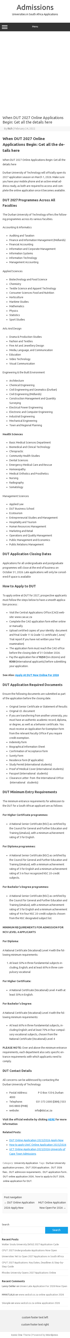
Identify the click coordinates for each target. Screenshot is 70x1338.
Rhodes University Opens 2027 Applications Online (29, 1272)
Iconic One (16, 1335)
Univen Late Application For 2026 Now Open (43, 1286)
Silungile (6, 1303)
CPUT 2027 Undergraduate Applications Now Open (29, 1250)
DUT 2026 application (37, 1167)
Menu (35, 26)
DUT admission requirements (25, 1172)
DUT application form (54, 1172)
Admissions (35, 7)
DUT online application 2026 (18, 1176)
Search (5, 1224)
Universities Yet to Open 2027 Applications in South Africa (33, 1256)
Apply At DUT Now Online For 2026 (37, 675)
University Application (26, 1163)
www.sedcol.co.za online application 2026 (41, 1294)
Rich (10, 128)
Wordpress (52, 1335)
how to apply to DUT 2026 (49, 1176)
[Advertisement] (35, 72)
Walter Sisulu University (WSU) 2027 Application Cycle (30, 1244)
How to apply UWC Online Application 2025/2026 (37, 1144)
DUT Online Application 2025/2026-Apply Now (36, 1140)
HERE (51, 1119)
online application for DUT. (17, 1181)
